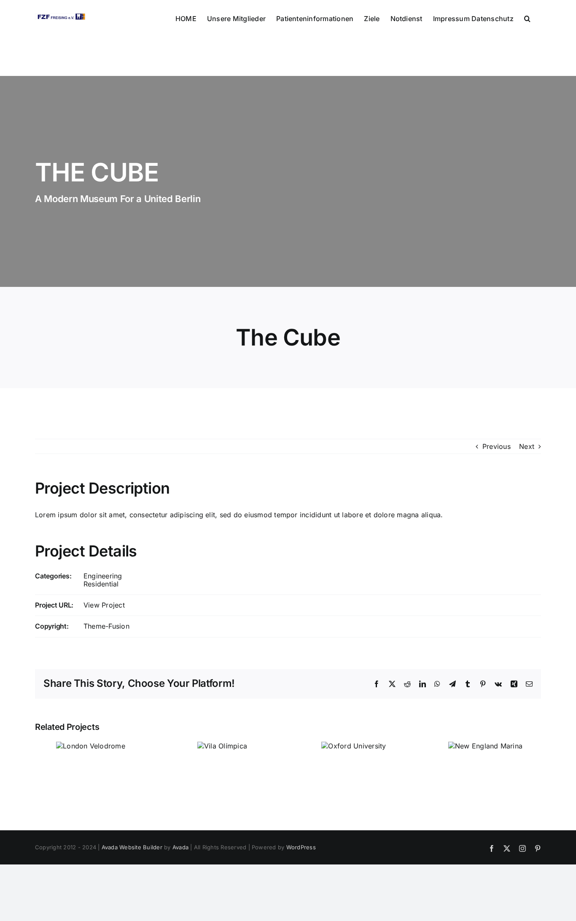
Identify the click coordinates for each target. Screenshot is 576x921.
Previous (496, 446)
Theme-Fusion (106, 626)
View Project (104, 605)
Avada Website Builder (132, 847)
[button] (527, 17)
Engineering (102, 576)
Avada (180, 847)
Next (526, 446)
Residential (101, 584)
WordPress (301, 847)
